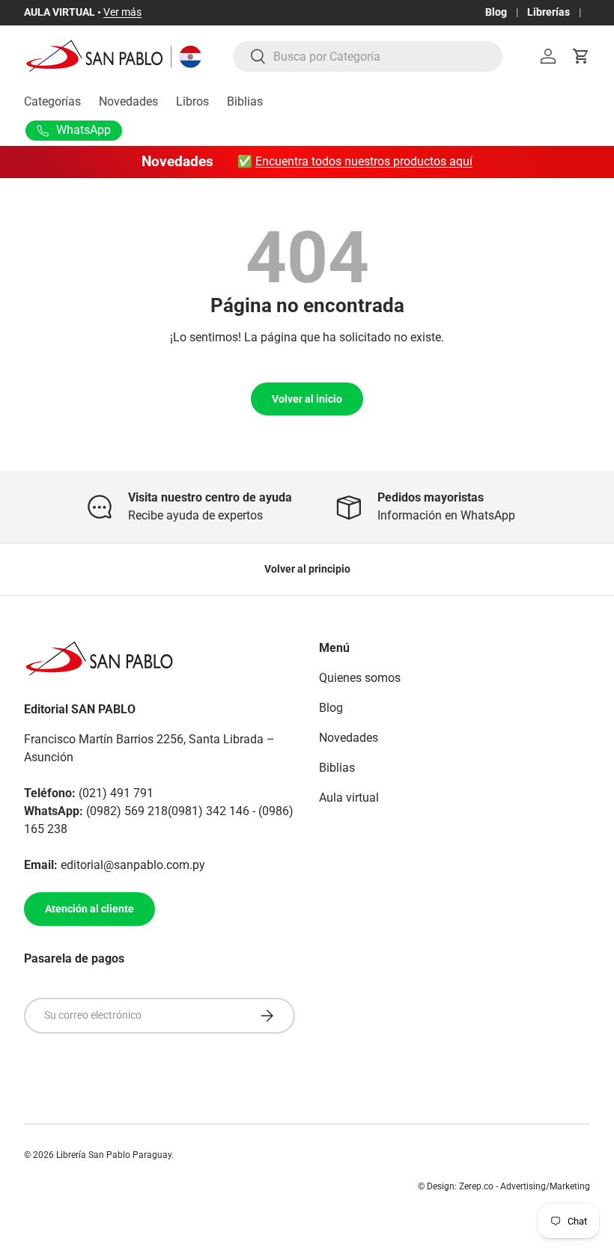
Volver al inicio (307, 399)
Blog (496, 12)
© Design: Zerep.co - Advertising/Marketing (504, 1186)
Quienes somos (360, 678)
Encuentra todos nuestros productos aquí (363, 161)
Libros (192, 101)
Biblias (245, 101)
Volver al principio (307, 569)
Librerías (548, 12)
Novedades (128, 101)
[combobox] (367, 56)
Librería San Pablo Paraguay (113, 1155)
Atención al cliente (89, 909)
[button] (581, 56)
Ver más (122, 12)
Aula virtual (349, 797)
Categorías (52, 101)
